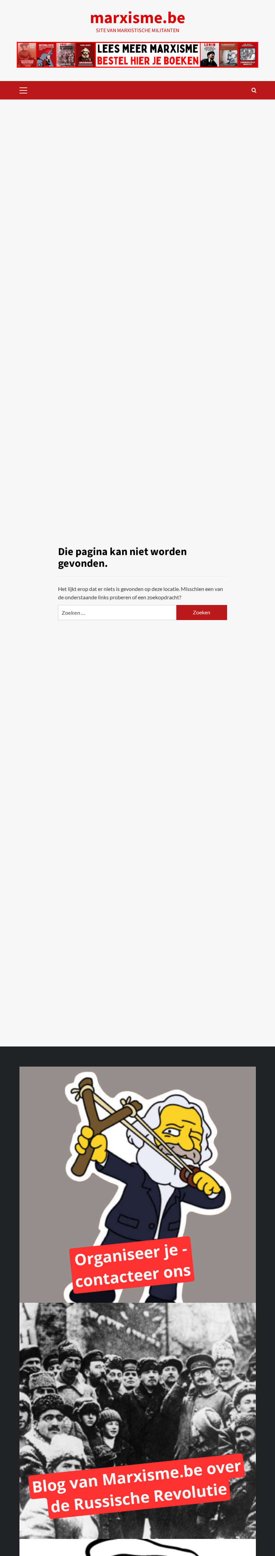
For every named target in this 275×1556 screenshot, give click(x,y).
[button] (23, 89)
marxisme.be (137, 18)
